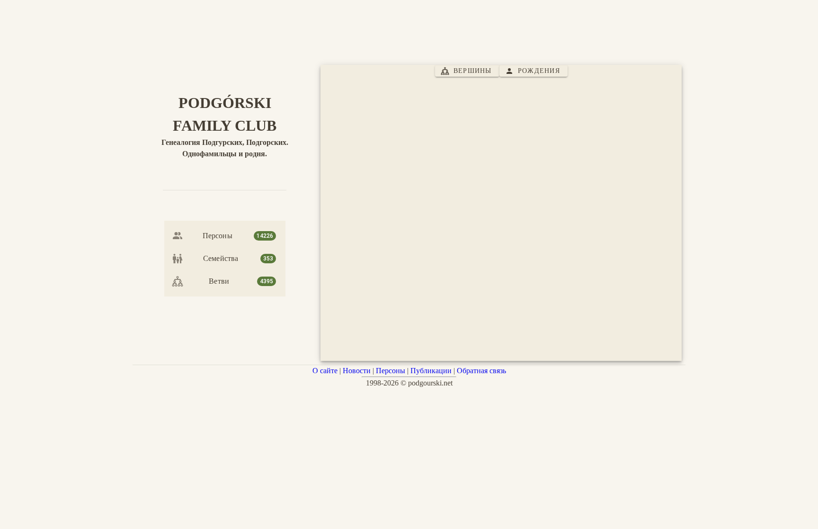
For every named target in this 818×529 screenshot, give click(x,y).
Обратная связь (481, 371)
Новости (357, 371)
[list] (224, 258)
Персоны (390, 371)
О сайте (325, 371)
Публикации (431, 371)
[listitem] (224, 235)
